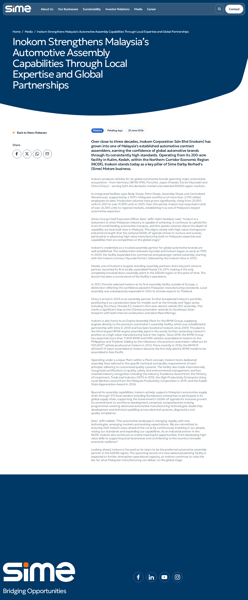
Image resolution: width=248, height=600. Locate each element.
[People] (103, 502)
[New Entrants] (226, 508)
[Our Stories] (185, 502)
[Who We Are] (22, 496)
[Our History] (22, 508)
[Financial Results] (144, 508)
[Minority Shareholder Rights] (144, 547)
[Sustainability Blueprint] (103, 496)
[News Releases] (185, 496)
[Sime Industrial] (63, 502)
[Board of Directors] (22, 519)
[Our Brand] (22, 502)
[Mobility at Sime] (63, 513)
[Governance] (103, 519)
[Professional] (226, 502)
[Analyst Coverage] (144, 519)
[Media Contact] (185, 508)
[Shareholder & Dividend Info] (144, 536)
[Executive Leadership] (22, 525)
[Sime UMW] (63, 508)
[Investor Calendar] (144, 530)
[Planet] (103, 508)
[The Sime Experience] (226, 496)
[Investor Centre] (144, 496)
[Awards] (22, 513)
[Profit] (103, 513)
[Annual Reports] (144, 513)
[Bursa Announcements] (144, 502)
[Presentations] (144, 525)
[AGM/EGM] (144, 542)
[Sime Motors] (63, 496)
